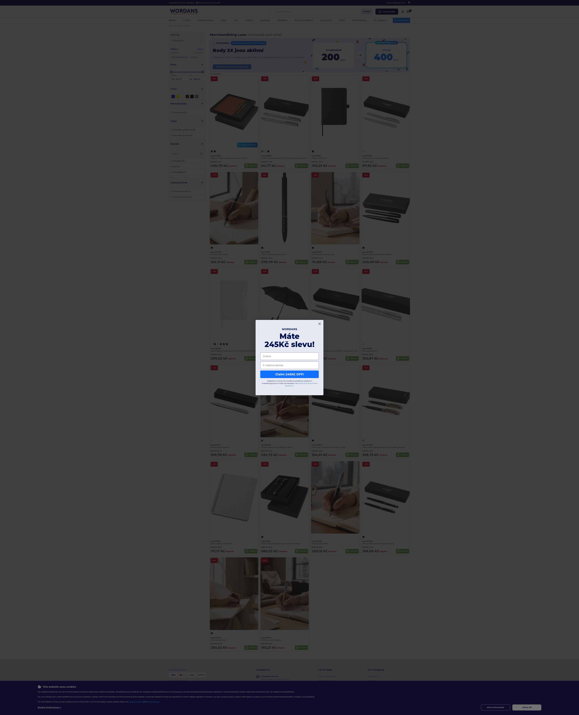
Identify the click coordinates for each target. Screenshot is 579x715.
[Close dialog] (319, 323)
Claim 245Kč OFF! (289, 374)
